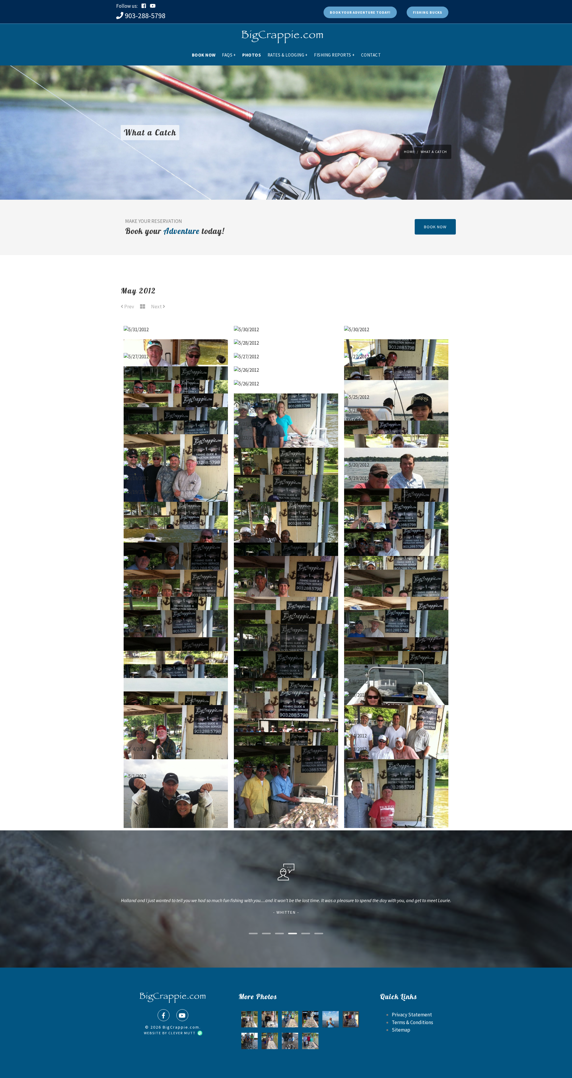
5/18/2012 (286, 504)
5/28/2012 (286, 328)
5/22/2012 (286, 423)
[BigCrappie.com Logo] (281, 34)
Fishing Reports (334, 55)
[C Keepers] (310, 1019)
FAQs (229, 55)
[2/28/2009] (290, 1041)
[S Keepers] (249, 1019)
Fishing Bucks (427, 12)
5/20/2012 (175, 450)
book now (435, 226)
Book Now (204, 55)
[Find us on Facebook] (164, 1015)
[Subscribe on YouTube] (153, 6)
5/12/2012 (176, 571)
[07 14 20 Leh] (270, 1041)
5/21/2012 (176, 436)
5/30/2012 (286, 314)
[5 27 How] (290, 1019)
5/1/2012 (286, 748)
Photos (251, 55)
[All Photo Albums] (142, 307)
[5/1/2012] (286, 780)
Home (409, 151)
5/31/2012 (176, 314)
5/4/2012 (396, 707)
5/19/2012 (176, 463)
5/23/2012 (396, 396)
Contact (371, 55)
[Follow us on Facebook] (144, 6)
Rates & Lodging (288, 55)
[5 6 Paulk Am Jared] (310, 1041)
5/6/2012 (286, 653)
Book (360, 12)
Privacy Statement (412, 1014)
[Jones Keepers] (270, 1019)
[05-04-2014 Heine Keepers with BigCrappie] (351, 1019)
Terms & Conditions (412, 1022)
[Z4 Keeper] (330, 1019)
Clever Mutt (182, 1033)
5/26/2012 (286, 355)
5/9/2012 (176, 612)
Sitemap (401, 1030)
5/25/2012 (396, 382)
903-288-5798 (145, 15)
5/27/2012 (176, 341)
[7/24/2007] (249, 1041)
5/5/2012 (396, 680)
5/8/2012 (286, 626)
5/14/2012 (286, 558)
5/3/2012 (396, 734)
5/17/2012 (396, 531)
